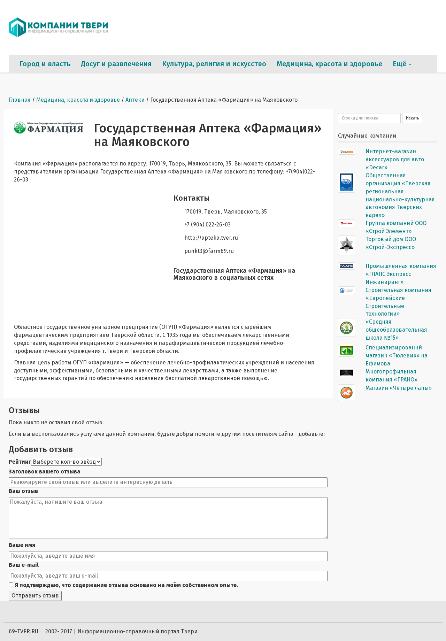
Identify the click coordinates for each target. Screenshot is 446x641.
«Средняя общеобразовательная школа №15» (396, 329)
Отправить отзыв (35, 595)
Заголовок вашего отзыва (44, 471)
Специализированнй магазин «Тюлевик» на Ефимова (397, 355)
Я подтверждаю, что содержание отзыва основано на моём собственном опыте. (125, 585)
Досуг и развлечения (116, 64)
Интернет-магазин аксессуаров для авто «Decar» (395, 159)
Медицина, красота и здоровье (329, 64)
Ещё (400, 64)
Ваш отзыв (23, 491)
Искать (412, 118)
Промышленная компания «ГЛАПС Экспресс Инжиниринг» (401, 274)
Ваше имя (22, 545)
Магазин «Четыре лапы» (399, 388)
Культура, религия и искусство (214, 64)
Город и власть (45, 64)
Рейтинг (20, 461)
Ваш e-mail (24, 565)
